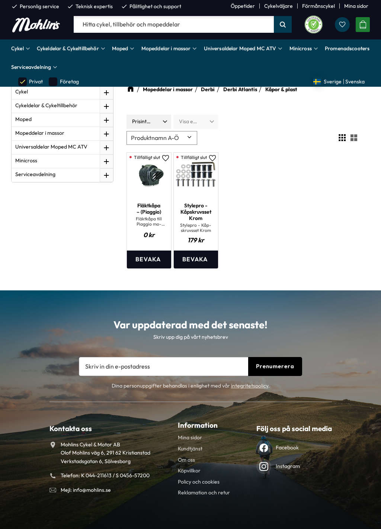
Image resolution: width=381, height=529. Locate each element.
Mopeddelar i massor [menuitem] (166, 48)
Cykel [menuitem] (17, 48)
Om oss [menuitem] (186, 459)
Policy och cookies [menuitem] (199, 481)
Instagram (288, 466)
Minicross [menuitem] (300, 48)
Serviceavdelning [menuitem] (31, 67)
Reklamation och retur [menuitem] (204, 492)
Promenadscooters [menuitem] (347, 48)
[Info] (149, 259)
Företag (64, 81)
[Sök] (283, 24)
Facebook (287, 447)
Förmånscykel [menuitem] (318, 6)
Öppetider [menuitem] (243, 6)
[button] (342, 24)
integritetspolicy (249, 385)
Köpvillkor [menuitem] (189, 470)
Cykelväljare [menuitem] (278, 6)
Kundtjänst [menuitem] (190, 448)
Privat (31, 81)
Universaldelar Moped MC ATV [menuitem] (240, 48)
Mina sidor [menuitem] (356, 6)
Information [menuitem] (198, 425)
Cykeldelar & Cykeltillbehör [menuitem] (68, 48)
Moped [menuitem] (120, 48)
